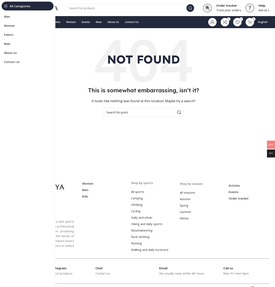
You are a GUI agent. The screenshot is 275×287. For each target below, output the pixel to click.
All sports (137, 192)
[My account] (212, 22)
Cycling (136, 211)
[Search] (190, 8)
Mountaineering (142, 230)
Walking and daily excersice (150, 250)
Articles (234, 185)
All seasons (187, 192)
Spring (184, 205)
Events (234, 192)
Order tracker (239, 198)
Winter (184, 218)
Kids (85, 196)
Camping (137, 198)
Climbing (137, 205)
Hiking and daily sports (146, 224)
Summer (185, 212)
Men (85, 190)
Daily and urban (141, 217)
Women (87, 183)
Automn (185, 199)
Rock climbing (140, 237)
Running (136, 243)
